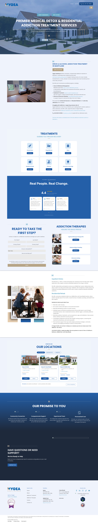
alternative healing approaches (59, 77)
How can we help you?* (27, 253)
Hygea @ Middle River (65, 366)
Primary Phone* (16, 244)
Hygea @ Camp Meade (46, 366)
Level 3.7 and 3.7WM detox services (70, 87)
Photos (34, 378)
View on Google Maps (71, 384)
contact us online (67, 113)
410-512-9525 (12, 497)
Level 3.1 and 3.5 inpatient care (71, 92)
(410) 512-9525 (26, 370)
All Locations (41, 352)
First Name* (17, 240)
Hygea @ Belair (25, 366)
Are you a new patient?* (27, 248)
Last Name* (35, 240)
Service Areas (61, 498)
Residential (58, 352)
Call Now (25, 378)
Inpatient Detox (49, 352)
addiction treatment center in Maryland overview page (73, 110)
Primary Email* (35, 244)
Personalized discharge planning (75, 96)
